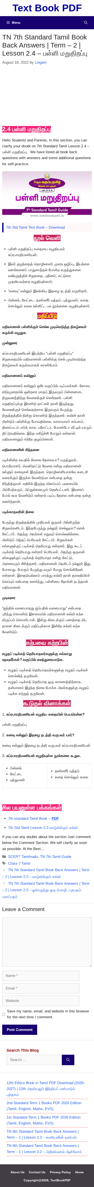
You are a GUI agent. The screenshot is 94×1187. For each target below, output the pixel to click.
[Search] (68, 1060)
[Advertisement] (47, 95)
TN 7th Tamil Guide (55, 857)
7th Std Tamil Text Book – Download (35, 227)
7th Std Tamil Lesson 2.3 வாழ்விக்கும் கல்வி (43, 828)
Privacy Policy (60, 1172)
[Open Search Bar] (86, 22)
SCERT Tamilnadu (23, 857)
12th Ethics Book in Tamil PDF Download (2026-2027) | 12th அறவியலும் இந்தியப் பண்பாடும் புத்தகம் (46, 1089)
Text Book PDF (47, 8)
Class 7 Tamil (19, 863)
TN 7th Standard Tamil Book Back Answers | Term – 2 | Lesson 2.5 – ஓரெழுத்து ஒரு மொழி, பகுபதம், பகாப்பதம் (45, 890)
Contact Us (37, 1172)
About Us (17, 1172)
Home (79, 1172)
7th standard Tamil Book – (33, 818)
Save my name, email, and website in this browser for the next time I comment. (48, 1014)
